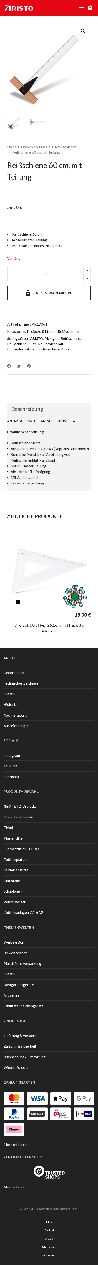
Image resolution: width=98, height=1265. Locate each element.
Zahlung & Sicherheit (20, 1046)
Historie (10, 704)
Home (11, 147)
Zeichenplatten (16, 859)
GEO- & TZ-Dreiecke (20, 806)
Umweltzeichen (15, 953)
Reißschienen (65, 147)
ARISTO (36, 338)
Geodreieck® (14, 673)
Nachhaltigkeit (15, 715)
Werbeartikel (14, 942)
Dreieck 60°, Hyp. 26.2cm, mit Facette (49, 625)
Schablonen (13, 891)
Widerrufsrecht (16, 1067)
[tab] (25, 408)
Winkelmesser (15, 902)
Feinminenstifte (16, 870)
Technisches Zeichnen (21, 683)
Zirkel (8, 827)
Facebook (11, 777)
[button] (83, 31)
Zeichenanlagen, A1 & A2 (23, 912)
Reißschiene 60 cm (22, 344)
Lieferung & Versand (20, 1035)
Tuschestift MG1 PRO (21, 849)
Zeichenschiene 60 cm (53, 349)
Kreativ (9, 694)
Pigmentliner (14, 838)
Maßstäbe (12, 881)
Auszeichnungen (16, 726)
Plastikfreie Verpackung (22, 963)
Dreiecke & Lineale (35, 147)
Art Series (11, 995)
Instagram (12, 755)
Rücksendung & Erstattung (25, 1057)
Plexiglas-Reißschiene (62, 338)
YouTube (10, 766)
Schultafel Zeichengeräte (24, 1006)
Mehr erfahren (15, 1144)
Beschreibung (27, 409)
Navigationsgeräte (19, 985)
